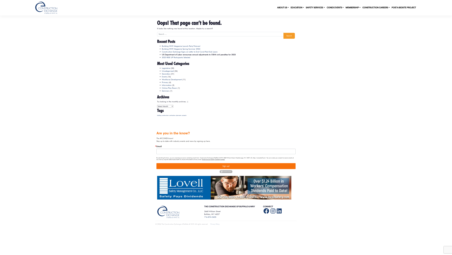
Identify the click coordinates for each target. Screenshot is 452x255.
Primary (165, 82)
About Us (282, 8)
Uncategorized (168, 71)
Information (167, 85)
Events (164, 77)
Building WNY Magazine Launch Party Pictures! (181, 46)
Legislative (166, 68)
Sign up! (226, 166)
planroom (178, 115)
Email (159, 146)
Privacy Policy (215, 224)
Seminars (166, 91)
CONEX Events (334, 8)
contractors (172, 115)
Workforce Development (172, 79)
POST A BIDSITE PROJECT (404, 8)
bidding (159, 115)
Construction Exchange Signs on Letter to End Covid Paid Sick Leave (189, 52)
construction (165, 115)
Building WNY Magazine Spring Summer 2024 (181, 49)
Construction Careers (375, 8)
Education (296, 8)
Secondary (166, 74)
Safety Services (314, 8)
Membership (352, 8)
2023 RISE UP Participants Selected (176, 57)
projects (184, 115)
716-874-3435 (210, 217)
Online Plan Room (169, 88)
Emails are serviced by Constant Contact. (213, 159)
